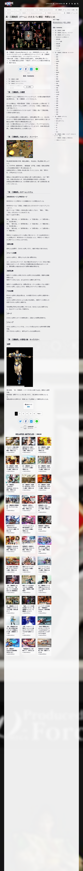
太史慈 (57, 94)
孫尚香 (57, 92)
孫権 (57, 101)
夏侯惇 (57, 72)
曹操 (57, 79)
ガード (57, 48)
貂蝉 (57, 105)
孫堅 (57, 103)
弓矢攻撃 (58, 46)
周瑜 (57, 87)
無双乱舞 (58, 43)
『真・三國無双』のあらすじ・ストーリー (17, 81)
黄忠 (57, 68)
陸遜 (57, 90)
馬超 (57, 65)
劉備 (57, 63)
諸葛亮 (57, 61)
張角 (57, 114)
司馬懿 (57, 85)
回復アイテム (59, 118)
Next (38, 413)
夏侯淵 (57, 81)
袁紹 (57, 112)
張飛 (57, 59)
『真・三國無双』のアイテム (60, 116)
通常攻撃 (12, 88)
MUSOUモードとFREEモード (16, 85)
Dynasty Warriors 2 (58, 22)
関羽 (57, 57)
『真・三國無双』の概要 (13, 79)
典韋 (57, 74)
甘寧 (57, 96)
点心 (57, 123)
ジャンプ (58, 50)
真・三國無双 (68, 22)
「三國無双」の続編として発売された (64, 138)
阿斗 (57, 132)
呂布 (57, 107)
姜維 (57, 70)
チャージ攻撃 (59, 41)
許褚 (57, 76)
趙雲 (57, 54)
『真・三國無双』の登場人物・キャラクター (64, 52)
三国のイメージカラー (61, 140)
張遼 (57, 83)
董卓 (57, 110)
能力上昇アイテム (60, 121)
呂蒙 (57, 98)
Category (49, 4)
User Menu (59, 4)
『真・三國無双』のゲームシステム (15, 83)
